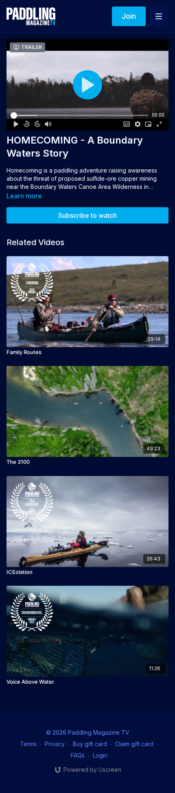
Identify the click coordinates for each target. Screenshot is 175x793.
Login (100, 755)
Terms (28, 743)
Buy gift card (90, 743)
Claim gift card (134, 743)
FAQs (78, 755)
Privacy (55, 743)
